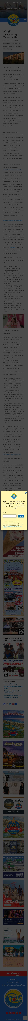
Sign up (21, 516)
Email (4, 512)
